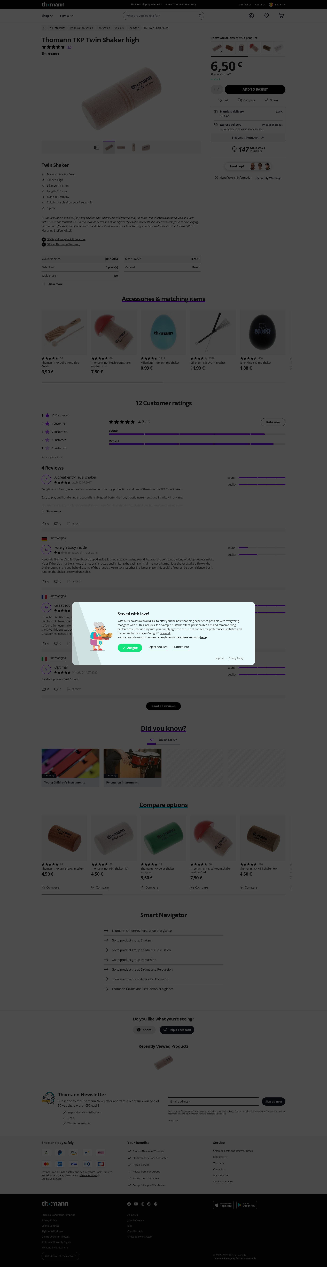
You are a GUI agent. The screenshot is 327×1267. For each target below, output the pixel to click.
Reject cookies (157, 647)
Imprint (219, 658)
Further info (181, 647)
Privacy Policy (236, 658)
